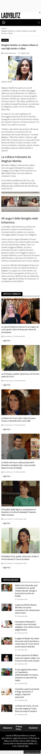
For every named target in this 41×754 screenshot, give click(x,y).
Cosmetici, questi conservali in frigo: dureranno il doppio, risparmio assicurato (27, 693)
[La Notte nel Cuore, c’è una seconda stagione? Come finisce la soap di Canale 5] (6, 708)
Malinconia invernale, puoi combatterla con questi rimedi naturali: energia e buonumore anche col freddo (26, 590)
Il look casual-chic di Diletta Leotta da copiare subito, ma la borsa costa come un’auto (27, 658)
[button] (39, 22)
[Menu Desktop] (3, 22)
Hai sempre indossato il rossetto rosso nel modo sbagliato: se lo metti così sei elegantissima (27, 625)
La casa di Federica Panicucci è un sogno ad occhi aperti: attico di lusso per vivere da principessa (20, 330)
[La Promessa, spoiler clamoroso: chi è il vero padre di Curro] (20, 358)
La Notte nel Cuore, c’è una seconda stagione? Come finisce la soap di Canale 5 (26, 708)
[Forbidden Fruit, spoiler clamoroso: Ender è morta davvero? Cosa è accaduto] (20, 540)
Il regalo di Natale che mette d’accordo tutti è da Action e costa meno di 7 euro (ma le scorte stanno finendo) (27, 642)
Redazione (7, 727)
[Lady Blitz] (10, 15)
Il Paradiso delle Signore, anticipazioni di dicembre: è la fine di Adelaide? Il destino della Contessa (18, 512)
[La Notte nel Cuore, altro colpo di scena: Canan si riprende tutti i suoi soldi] (20, 402)
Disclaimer (33, 727)
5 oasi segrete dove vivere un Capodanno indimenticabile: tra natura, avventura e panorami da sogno (26, 675)
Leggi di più (6, 340)
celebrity (5, 40)
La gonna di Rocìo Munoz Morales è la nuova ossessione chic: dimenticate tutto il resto (27, 609)
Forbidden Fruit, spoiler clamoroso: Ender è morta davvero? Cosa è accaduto (20, 557)
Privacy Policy (19, 727)
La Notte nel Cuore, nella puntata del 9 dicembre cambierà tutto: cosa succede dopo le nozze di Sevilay (18, 465)
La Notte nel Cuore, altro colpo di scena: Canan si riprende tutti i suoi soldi (18, 419)
